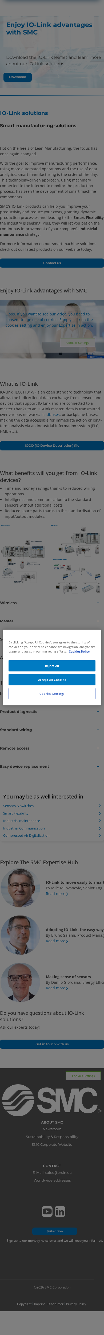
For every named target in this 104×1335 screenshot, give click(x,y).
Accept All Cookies (52, 680)
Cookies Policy (79, 651)
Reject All (52, 666)
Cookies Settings (52, 694)
